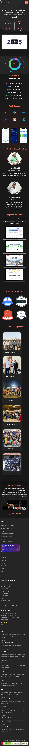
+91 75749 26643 (5, 600)
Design (3, 531)
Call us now (3, 706)
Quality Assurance (6, 539)
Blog (2, 571)
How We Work (4, 566)
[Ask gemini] (10, 549)
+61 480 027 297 (5, 660)
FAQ (2, 576)
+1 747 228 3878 (5, 591)
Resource (3, 560)
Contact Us (4, 563)
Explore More (16, 514)
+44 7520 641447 (5, 670)
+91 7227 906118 (5, 596)
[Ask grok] (13, 549)
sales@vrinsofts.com (6, 584)
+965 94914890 (5, 688)
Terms (11, 739)
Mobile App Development (7, 525)
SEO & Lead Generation (7, 536)
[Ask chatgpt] (3, 549)
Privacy (16, 739)
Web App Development (7, 528)
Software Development (7, 533)
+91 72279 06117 (5, 588)
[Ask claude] (17, 549)
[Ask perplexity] (6, 549)
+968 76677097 (5, 697)
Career (3, 568)
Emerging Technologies (7, 541)
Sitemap (3, 574)
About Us (3, 557)
